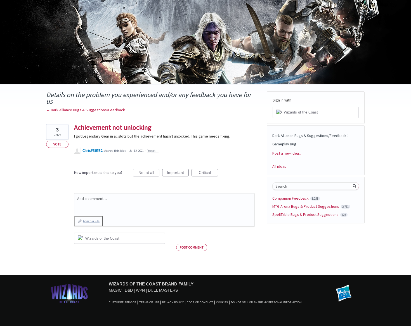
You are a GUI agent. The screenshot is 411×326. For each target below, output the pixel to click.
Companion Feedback (291, 198)
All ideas (279, 166)
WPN (140, 290)
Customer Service (122, 302)
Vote (57, 144)
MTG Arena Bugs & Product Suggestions (306, 206)
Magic (115, 290)
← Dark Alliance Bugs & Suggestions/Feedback (85, 109)
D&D (129, 290)
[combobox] (312, 186)
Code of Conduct (200, 302)
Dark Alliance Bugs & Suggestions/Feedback (309, 135)
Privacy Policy (173, 302)
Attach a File (91, 221)
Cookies (222, 302)
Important (178, 173)
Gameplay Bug (284, 144)
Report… (153, 151)
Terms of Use (149, 302)
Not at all (148, 173)
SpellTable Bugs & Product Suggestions (305, 214)
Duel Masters (163, 290)
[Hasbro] (343, 294)
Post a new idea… (287, 153)
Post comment (192, 247)
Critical (208, 173)
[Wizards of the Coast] (69, 293)
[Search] (354, 186)
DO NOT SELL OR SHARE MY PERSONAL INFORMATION (266, 302)
